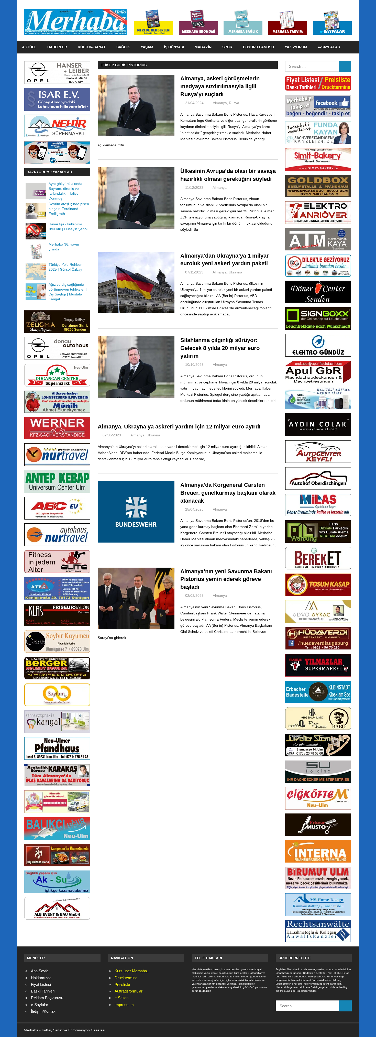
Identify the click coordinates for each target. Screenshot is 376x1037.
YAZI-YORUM (296, 47)
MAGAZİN (203, 47)
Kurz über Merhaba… (133, 971)
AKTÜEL (29, 47)
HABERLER (57, 47)
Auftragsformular (128, 991)
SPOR (227, 47)
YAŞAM (147, 47)
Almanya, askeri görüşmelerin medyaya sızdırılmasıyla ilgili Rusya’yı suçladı (220, 86)
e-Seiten (121, 998)
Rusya (234, 103)
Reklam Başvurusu (47, 998)
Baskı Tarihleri (42, 991)
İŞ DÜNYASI (174, 47)
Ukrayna (235, 272)
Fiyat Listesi (41, 984)
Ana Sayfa (39, 971)
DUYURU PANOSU (258, 47)
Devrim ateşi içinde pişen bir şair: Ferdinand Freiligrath (69, 209)
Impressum (124, 1004)
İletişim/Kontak (43, 1011)
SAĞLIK (123, 47)
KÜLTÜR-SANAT (92, 47)
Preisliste (122, 984)
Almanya (220, 103)
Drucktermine (126, 978)
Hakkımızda (41, 978)
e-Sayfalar (39, 1004)
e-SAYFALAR (329, 47)
